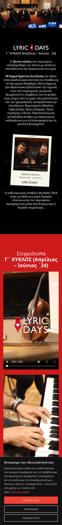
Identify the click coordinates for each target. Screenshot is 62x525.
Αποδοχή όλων (31, 500)
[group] (31, 160)
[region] (31, 491)
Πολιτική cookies (20, 491)
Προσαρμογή (31, 509)
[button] (7, 160)
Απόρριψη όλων (31, 517)
